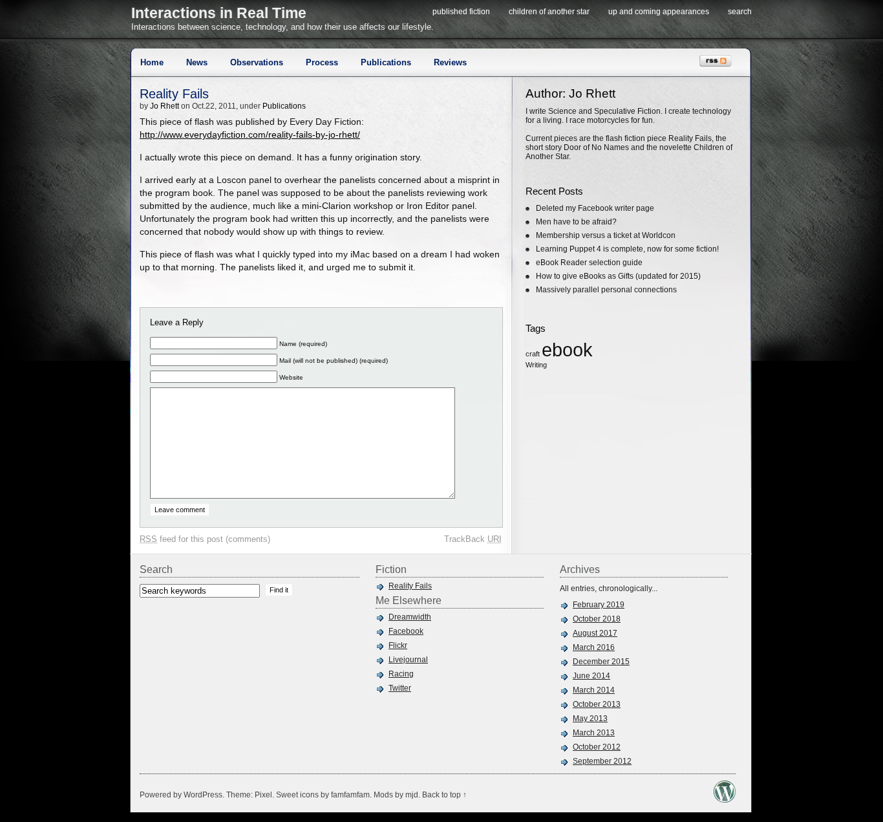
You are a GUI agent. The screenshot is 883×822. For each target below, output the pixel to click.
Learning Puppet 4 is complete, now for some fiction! (627, 249)
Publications (386, 62)
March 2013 (594, 732)
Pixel (263, 794)
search (740, 11)
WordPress (203, 794)
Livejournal (408, 659)
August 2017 (595, 633)
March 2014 (594, 690)
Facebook (405, 631)
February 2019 (598, 604)
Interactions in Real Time (218, 13)
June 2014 (591, 675)
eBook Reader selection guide (589, 262)
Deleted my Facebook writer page (595, 208)
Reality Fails (174, 94)
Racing (401, 673)
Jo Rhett (164, 106)
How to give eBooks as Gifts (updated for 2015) (618, 276)
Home (152, 62)
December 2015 (601, 661)
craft (533, 354)
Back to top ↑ (444, 794)
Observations (256, 62)
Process (322, 62)
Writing (536, 365)
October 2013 (597, 704)
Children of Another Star (549, 11)
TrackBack (473, 539)
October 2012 (597, 747)
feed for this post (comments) (205, 539)
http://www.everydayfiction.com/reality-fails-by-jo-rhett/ (250, 135)
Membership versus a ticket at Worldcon (606, 235)
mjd (411, 794)
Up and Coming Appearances (658, 11)
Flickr (397, 645)
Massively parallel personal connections (606, 289)
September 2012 (602, 761)
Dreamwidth (409, 617)
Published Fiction (461, 11)
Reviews (450, 62)
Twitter (399, 688)
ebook (567, 349)
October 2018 (597, 618)
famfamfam (350, 794)
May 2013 (590, 718)
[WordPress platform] (725, 799)
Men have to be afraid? (576, 221)
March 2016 (594, 647)
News (196, 62)
